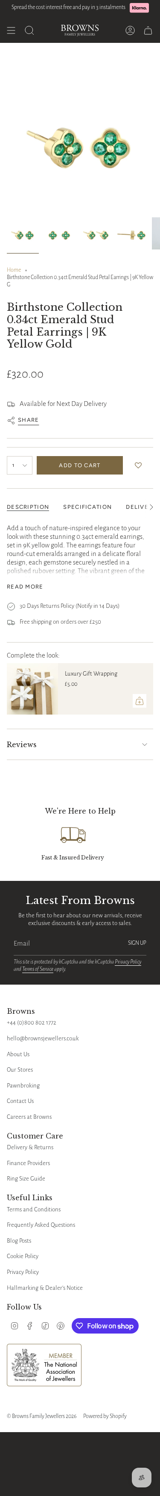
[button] (140, 465)
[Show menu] (11, 30)
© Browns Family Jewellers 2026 (41, 1416)
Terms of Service (37, 969)
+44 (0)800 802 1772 (31, 1022)
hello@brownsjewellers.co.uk (43, 1038)
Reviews (22, 744)
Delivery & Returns (30, 1147)
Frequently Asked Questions (41, 1225)
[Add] (139, 701)
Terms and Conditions (34, 1209)
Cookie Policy (22, 1256)
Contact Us (20, 1101)
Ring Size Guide (26, 1178)
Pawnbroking (23, 1085)
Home (14, 270)
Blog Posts (19, 1241)
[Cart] (148, 30)
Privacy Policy (128, 962)
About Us (18, 1054)
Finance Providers (28, 1163)
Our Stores (20, 1069)
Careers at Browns (29, 1117)
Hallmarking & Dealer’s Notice (45, 1288)
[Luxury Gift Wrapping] (32, 689)
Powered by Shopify (105, 1416)
